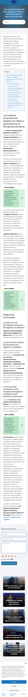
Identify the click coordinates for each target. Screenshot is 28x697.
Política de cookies (4, 694)
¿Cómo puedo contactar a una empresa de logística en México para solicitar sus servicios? (15, 103)
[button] (25, 663)
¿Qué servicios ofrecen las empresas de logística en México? (15, 95)
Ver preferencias (14, 690)
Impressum (23, 693)
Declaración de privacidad (13, 694)
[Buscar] (22, 21)
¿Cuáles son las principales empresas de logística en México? (15, 88)
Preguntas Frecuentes (13, 84)
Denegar (14, 686)
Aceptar (14, 682)
